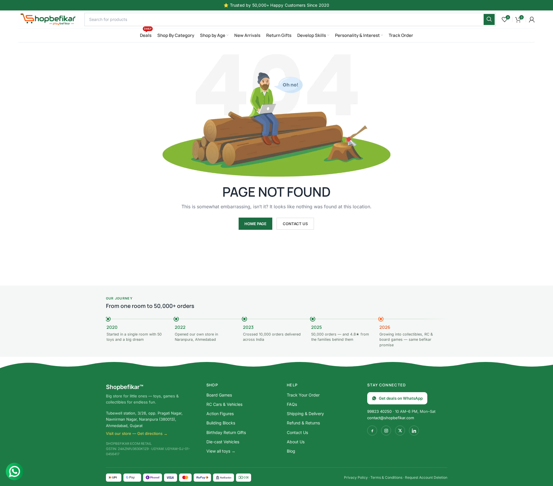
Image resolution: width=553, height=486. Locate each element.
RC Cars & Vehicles (224, 404)
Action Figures (220, 413)
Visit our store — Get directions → (136, 433)
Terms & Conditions (386, 477)
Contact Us (297, 432)
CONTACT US (295, 223)
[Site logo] (48, 18)
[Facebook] (372, 430)
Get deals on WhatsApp (401, 398)
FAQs (292, 404)
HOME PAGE (255, 223)
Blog (291, 451)
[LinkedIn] (414, 430)
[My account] (532, 19)
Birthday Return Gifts (226, 432)
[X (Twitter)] (400, 430)
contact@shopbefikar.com (390, 417)
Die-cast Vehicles (222, 441)
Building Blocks (220, 422)
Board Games (219, 394)
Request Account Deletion (426, 477)
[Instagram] (386, 430)
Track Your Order (303, 394)
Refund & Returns (303, 422)
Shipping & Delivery (305, 413)
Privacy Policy (356, 477)
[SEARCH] (489, 19)
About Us (296, 441)
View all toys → (220, 451)
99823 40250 (379, 411)
